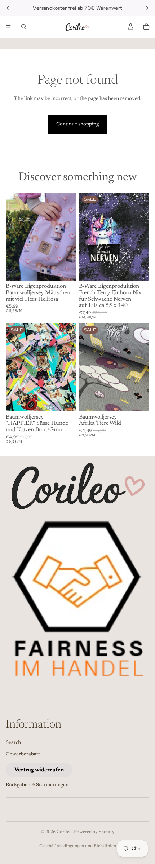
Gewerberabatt (23, 754)
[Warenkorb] (146, 27)
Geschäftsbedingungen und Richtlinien (77, 846)
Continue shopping (77, 124)
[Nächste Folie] (147, 8)
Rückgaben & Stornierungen (37, 785)
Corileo (64, 832)
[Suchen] (24, 27)
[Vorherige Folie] (8, 8)
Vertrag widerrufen (39, 770)
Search (13, 742)
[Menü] (8, 26)
